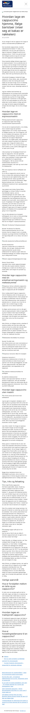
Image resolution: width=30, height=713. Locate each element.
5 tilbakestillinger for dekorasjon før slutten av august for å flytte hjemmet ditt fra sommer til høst (15, 702)
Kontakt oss (23, 710)
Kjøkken (6, 656)
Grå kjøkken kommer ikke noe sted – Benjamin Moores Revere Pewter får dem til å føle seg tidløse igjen (14, 696)
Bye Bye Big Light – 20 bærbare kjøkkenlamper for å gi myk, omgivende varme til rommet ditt (15, 678)
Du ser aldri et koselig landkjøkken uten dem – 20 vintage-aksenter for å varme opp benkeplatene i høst (14, 684)
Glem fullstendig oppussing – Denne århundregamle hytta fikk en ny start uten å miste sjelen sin (14, 690)
